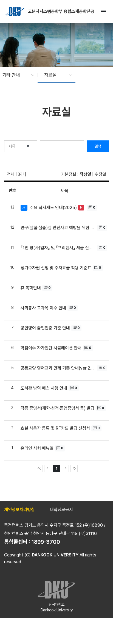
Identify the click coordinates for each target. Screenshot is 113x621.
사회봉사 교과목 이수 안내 (43, 308)
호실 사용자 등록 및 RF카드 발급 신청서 (55, 428)
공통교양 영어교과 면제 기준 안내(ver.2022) (58, 368)
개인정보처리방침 (19, 509)
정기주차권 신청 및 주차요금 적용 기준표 (56, 267)
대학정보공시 (61, 509)
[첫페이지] (39, 468)
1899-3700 (46, 542)
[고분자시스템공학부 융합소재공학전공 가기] (15, 11)
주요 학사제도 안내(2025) (53, 207)
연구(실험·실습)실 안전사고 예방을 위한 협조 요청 (58, 227)
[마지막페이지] (74, 468)
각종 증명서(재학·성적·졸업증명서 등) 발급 (57, 408)
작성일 (85, 174)
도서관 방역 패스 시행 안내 (44, 388)
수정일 (100, 174)
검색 (98, 146)
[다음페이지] (65, 468)
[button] (15, 75)
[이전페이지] (47, 468)
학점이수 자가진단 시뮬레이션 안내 (51, 348)
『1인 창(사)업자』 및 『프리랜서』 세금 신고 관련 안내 (58, 247)
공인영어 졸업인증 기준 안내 (45, 328)
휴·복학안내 (31, 287)
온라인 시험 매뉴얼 (37, 448)
